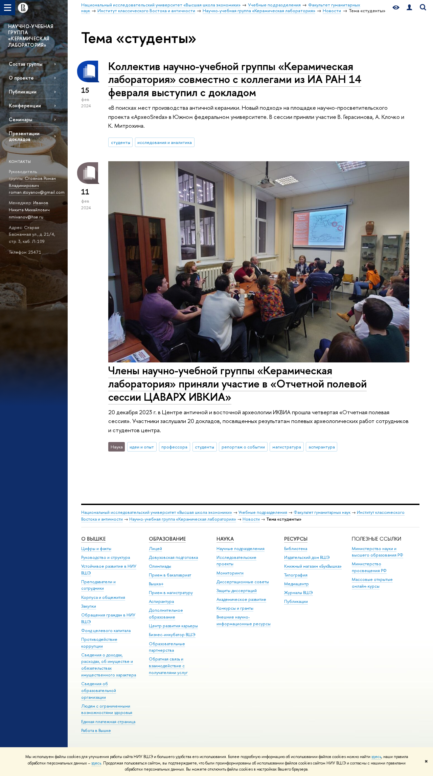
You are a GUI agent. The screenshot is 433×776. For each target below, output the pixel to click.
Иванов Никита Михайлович (29, 206)
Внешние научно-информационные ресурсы (243, 620)
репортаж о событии (243, 447)
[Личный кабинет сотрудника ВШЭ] (409, 7)
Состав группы (25, 64)
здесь (376, 756)
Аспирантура (161, 601)
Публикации (23, 91)
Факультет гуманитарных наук (322, 512)
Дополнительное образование (166, 613)
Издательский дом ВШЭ (307, 557)
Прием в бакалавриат (170, 575)
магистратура (286, 447)
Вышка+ (156, 584)
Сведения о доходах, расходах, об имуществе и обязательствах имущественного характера (108, 665)
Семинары (20, 119)
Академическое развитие (241, 599)
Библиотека (295, 548)
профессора (174, 447)
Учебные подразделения (262, 512)
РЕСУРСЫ (295, 538)
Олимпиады (160, 566)
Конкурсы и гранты (234, 608)
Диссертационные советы (242, 582)
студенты (120, 142)
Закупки (88, 606)
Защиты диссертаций (236, 590)
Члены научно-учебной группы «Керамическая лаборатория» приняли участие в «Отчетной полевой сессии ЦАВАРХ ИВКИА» (237, 383)
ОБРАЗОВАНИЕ (167, 538)
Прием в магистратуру (171, 592)
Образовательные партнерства (167, 647)
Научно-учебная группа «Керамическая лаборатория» (182, 519)
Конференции (25, 105)
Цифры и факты (96, 548)
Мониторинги (230, 573)
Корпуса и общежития (103, 597)
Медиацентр (296, 584)
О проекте (21, 78)
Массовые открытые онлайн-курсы (372, 582)
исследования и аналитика (164, 142)
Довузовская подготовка (173, 557)
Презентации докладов (24, 136)
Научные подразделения (240, 548)
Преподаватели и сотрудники (98, 585)
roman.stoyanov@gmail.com (37, 192)
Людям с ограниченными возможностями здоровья (106, 709)
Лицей (155, 548)
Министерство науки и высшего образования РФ (377, 552)
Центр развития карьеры (173, 626)
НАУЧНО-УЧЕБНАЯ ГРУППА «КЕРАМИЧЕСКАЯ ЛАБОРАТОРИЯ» (30, 35)
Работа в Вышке (96, 730)
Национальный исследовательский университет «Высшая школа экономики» (156, 512)
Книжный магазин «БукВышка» (313, 566)
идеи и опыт (142, 447)
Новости (251, 519)
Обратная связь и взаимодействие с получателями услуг (168, 665)
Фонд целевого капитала (106, 630)
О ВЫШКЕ (93, 538)
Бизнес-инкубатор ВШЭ (172, 634)
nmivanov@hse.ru (26, 217)
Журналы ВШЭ (298, 592)
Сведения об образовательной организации (98, 690)
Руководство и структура (105, 557)
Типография (295, 575)
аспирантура (322, 447)
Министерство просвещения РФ (369, 567)
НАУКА (225, 538)
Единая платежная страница (108, 722)
